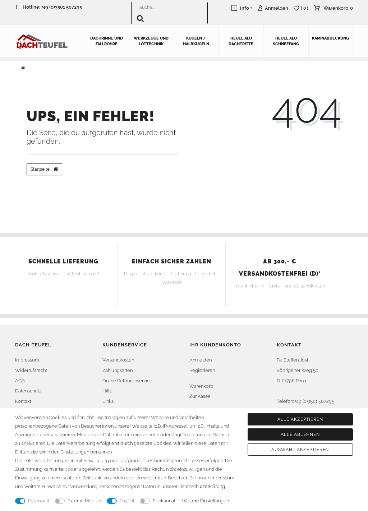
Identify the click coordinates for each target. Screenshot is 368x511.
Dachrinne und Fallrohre (106, 41)
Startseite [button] (41, 169)
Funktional (164, 500)
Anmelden (200, 360)
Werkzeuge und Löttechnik (151, 41)
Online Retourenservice (127, 380)
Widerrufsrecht (31, 370)
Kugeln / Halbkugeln (196, 41)
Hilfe (107, 390)
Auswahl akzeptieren (300, 449)
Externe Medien (84, 500)
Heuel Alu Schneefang (286, 41)
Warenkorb (201, 386)
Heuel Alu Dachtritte (241, 41)
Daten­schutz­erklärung (202, 486)
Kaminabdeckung (330, 38)
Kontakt (23, 401)
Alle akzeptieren (300, 419)
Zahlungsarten (117, 370)
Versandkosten (118, 360)
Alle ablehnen (300, 434)
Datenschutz (28, 390)
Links (108, 401)
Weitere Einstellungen (205, 500)
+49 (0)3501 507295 (61, 7)
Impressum (27, 360)
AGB (20, 380)
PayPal (127, 500)
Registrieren (202, 370)
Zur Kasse (199, 396)
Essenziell (38, 500)
